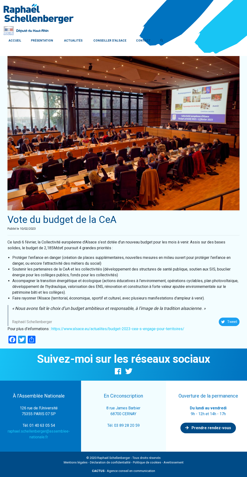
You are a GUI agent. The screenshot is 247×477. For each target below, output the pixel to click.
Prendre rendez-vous (211, 428)
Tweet (232, 322)
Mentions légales (76, 462)
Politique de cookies (147, 462)
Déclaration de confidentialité (110, 462)
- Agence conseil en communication (123, 471)
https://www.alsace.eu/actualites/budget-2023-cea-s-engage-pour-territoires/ (117, 329)
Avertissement (174, 462)
